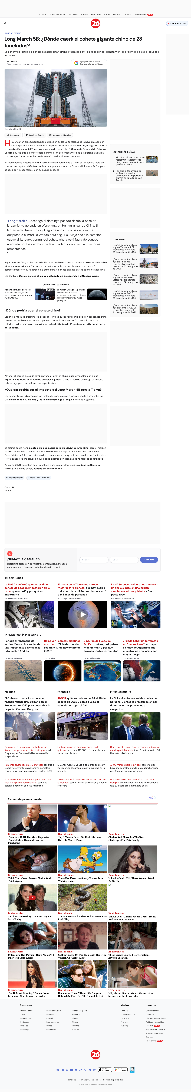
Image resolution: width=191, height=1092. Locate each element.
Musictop (124, 1026)
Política (10, 692)
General (49, 1018)
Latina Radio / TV (128, 1014)
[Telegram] (89, 1070)
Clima (22, 1014)
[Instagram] (62, 1070)
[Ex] (67, 1070)
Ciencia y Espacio (13, 33)
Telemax (124, 1022)
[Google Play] (121, 1070)
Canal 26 (14, 61)
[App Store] (105, 1070)
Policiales (24, 1026)
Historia (75, 1018)
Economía (63, 692)
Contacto (150, 1014)
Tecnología (24, 1029)
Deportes (50, 1014)
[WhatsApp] (85, 1070)
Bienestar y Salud (53, 1011)
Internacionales (120, 692)
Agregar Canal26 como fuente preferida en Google (91, 62)
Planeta (75, 1022)
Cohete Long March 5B (39, 477)
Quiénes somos (152, 1011)
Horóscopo (24, 1022)
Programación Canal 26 (155, 1029)
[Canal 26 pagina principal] (95, 27)
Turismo (75, 1029)
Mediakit (152, 1026)
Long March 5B (18, 221)
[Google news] (94, 1070)
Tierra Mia (125, 1018)
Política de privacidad (155, 1022)
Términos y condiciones (156, 1018)
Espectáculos (25, 1018)
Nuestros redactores (154, 1033)
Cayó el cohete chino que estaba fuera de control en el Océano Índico (59, 276)
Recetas (75, 1026)
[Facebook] (58, 1070)
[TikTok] (80, 1070)
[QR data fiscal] (132, 1071)
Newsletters (154, 1041)
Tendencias (51, 1029)
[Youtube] (71, 1070)
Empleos (149, 1037)
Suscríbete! (149, 559)
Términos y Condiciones (89, 1080)
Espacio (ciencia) (14, 477)
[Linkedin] (76, 1070)
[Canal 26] (95, 1055)
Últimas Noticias (27, 1011)
